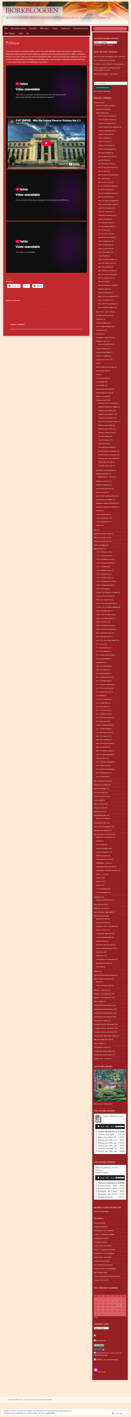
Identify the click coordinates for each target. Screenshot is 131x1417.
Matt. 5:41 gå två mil (102, 747)
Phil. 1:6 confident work (105, 278)
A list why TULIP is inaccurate (107, 403)
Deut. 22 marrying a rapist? (106, 167)
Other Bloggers (9, 33)
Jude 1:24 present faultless (106, 259)
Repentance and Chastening (105, 470)
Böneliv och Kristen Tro (101, 537)
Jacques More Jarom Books (103, 1257)
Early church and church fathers (108, 421)
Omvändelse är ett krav (103, 859)
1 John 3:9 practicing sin (105, 130)
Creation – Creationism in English (104, 1234)
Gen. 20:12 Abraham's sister (107, 193)
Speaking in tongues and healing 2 (106, 507)
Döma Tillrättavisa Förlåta (102, 781)
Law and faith (100, 382)
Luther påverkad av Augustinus (105, 959)
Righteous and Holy (102, 474)
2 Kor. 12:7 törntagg (102, 589)
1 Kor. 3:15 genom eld (103, 574)
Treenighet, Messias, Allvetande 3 (104, 1032)
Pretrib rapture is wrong (103, 393)
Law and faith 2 (100, 385)
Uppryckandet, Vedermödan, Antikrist (105, 1036)
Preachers (33, 28)
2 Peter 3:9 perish (103, 138)
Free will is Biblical (103, 436)
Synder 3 (99, 885)
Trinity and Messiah (102, 514)
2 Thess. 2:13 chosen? (105, 145)
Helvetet (98, 982)
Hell (97, 363)
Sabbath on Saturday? (103, 485)
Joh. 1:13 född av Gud (103, 714)
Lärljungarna (98, 897)
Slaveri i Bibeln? (99, 1001)
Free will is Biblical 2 (104, 440)
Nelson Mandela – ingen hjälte (103, 912)
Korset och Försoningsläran (102, 826)
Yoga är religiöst (99, 1043)
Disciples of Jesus (101, 341)
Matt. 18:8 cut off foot (104, 267)
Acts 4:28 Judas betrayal (106, 164)
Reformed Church (101, 400)
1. (107, 1132)
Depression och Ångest (101, 785)
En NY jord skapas (100, 792)
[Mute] (116, 1126)
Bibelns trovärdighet (100, 545)
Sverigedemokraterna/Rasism (103, 1005)
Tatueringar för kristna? (101, 1020)
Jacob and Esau (103, 443)
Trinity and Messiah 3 (102, 521)
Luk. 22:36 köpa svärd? (103, 732)
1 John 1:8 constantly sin (106, 123)
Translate (110, 45)
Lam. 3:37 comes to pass (106, 263)
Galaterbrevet (100, 662)
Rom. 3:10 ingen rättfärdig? (104, 762)
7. (107, 1148)
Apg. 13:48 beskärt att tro (104, 633)
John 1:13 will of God (104, 248)
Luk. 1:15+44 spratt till (103, 728)
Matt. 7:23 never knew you (106, 274)
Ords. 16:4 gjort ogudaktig (104, 754)
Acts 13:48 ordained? (104, 153)
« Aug (95, 1317)
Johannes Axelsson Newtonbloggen (105, 1268)
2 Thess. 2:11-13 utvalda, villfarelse (107, 607)
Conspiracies (100, 330)
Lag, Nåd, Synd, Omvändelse (103, 834)
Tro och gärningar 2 (102, 892)
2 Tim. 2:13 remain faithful (106, 149)
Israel (98, 374)
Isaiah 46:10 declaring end (106, 215)
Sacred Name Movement (104, 488)
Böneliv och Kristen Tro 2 (102, 541)
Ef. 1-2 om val (100, 644)
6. (107, 1146)
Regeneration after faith (105, 462)
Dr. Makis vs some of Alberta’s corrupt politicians (109, 64)
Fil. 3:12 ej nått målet (102, 658)
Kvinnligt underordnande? (102, 830)
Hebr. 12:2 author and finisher (107, 200)
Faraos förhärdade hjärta (104, 937)
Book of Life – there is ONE (104, 312)
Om (27, 33)
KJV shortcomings (101, 378)
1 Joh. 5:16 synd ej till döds (104, 563)
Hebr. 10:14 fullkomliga (103, 666)
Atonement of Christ (102, 109)
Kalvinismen (99, 952)
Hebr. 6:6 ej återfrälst (102, 670)
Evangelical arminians (100, 1242)
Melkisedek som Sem (100, 908)
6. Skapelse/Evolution (104, 1197)
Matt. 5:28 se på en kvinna (104, 743)
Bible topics (44, 28)
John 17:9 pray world (104, 245)
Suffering (99, 510)
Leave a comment (13, 300)
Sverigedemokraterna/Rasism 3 (104, 1013)
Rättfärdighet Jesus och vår (104, 866)
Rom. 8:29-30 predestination (107, 304)
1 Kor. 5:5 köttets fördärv (103, 577)
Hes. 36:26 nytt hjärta (102, 673)
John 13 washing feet (104, 241)
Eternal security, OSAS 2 (105, 429)
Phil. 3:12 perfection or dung (106, 285)
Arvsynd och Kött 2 (102, 922)
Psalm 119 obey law (104, 292)
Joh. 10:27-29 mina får (103, 699)
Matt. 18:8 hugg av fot (103, 736)
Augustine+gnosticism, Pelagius (108, 407)
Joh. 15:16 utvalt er (102, 706)
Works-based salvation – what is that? (106, 74)
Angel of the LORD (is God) (104, 105)
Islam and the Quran (102, 370)
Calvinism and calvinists (105, 410)
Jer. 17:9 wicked (103, 230)
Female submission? (102, 348)
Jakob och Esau (101, 941)
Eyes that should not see (105, 432)
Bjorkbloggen (31, 11)
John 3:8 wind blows (104, 252)
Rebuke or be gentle (102, 396)
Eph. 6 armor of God (104, 182)
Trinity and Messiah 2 (102, 518)
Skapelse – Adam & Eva (101, 990)
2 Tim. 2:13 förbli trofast (103, 611)
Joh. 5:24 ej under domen (104, 717)
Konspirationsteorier (80, 28)
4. (107, 1140)
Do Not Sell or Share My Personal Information (38, 1399)
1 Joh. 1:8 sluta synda (103, 555)
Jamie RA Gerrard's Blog (101, 1261)
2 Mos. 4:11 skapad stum (104, 600)
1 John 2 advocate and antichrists (108, 127)
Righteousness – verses (105, 477)
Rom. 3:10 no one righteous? (107, 296)
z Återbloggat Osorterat (101, 1047)
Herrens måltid (98, 800)
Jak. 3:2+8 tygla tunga (103, 681)
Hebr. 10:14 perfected (105, 197)
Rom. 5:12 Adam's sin (105, 300)
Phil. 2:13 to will (102, 281)
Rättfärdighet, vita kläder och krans (107, 870)
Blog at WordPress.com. (16, 1399)
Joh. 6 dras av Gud (102, 721)
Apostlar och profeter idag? (102, 533)
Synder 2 (99, 881)
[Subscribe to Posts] (95, 1372)
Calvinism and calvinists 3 (106, 418)
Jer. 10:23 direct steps (105, 222)
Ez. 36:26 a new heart (105, 189)
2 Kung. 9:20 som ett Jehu (104, 596)
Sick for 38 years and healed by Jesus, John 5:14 (109, 56)
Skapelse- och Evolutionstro (102, 994)
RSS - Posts (102, 1372)
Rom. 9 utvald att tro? (102, 773)
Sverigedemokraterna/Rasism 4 (104, 1017)
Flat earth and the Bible (103, 352)
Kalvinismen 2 (100, 955)
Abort (95, 530)
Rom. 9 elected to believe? (106, 307)
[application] (110, 1126)
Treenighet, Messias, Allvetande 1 (104, 1024)
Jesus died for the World (105, 447)
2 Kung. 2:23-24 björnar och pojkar (107, 592)
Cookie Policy (50, 1413)
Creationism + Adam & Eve (104, 337)
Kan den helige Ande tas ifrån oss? (104, 60)
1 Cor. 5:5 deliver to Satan (106, 119)
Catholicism (99, 319)
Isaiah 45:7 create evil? (105, 211)
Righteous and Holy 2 (102, 481)
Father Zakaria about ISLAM (102, 1246)
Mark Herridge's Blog (100, 1272)
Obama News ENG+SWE (104, 389)
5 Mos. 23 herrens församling (105, 629)
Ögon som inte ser (102, 930)
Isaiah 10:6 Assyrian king (106, 208)
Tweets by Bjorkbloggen (101, 1211)
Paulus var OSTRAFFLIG (104, 900)
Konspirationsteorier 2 (100, 823)
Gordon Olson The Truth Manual (104, 1253)
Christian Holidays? (102, 323)
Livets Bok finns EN (100, 904)
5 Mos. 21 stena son (102, 622)
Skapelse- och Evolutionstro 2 (103, 997)
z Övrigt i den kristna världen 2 (103, 1055)
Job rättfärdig (100, 695)
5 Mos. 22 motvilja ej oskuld (104, 625)
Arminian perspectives (101, 1226)
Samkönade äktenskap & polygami (104, 975)
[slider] (120, 1126)
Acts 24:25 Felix (103, 160)
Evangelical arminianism (101, 1238)
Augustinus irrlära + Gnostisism (106, 926)
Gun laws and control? (103, 359)
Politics (55, 28)
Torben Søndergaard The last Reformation (107, 1276)
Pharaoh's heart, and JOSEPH (107, 458)
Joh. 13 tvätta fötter (102, 703)
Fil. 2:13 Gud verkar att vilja (104, 655)
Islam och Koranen (100, 804)
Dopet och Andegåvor (100, 788)
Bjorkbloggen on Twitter (107, 1208)
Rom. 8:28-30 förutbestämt (104, 769)
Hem (6, 28)
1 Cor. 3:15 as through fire (106, 116)
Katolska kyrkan (99, 811)
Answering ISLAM (99, 1223)
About (21, 33)
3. (107, 1137)
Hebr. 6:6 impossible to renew (107, 204)
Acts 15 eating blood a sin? (106, 156)
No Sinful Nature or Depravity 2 (107, 455)
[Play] (98, 1126)
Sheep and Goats (101, 492)
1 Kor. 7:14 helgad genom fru (105, 581)
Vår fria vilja (99, 967)
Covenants (99, 334)
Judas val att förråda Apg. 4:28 (105, 948)
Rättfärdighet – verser (103, 863)
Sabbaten (97, 971)
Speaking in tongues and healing (106, 503)
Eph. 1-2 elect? (102, 171)
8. (107, 1151)
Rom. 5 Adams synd (102, 765)
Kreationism (65, 28)
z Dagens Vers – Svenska (102, 1058)
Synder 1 (99, 878)
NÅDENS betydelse (102, 856)
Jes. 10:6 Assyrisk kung (103, 688)
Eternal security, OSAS (105, 425)
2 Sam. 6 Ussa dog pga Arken (105, 603)
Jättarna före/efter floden (103, 985)
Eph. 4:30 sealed (103, 178)
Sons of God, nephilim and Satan (106, 496)
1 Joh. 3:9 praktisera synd (104, 559)
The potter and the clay (105, 466)
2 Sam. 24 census (103, 141)
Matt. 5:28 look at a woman (106, 270)
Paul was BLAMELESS (105, 344)
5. (107, 1143)
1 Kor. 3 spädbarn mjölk (103, 570)
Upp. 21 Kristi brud (102, 776)
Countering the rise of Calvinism (104, 1230)
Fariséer (98, 841)
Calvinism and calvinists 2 (106, 414)
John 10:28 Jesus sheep (105, 237)
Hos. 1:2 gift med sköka (103, 677)
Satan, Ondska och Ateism (102, 979)
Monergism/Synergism (103, 963)
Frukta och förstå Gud (101, 796)
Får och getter (100, 844)
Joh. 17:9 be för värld (102, 710)
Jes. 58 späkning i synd (103, 692)
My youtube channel (18, 28)
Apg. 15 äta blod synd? (103, 636)
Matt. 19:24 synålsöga (103, 739)
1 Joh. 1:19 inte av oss (103, 552)
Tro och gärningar (101, 889)
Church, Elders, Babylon (103, 326)
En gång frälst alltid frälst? (104, 933)
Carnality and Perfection (103, 315)
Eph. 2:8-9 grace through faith (107, 175)
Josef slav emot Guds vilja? (104, 945)
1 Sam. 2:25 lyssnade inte (104, 585)
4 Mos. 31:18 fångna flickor (104, 618)
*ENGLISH (97, 102)
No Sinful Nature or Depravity (107, 451)
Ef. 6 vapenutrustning (102, 647)
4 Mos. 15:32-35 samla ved (104, 614)
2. (107, 1134)
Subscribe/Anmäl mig (102, 87)
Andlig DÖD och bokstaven (104, 837)
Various (98, 525)
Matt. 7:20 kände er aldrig (104, 751)
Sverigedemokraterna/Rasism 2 (104, 1009)
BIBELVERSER (98, 549)
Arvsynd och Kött (101, 919)
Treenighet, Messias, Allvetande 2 (104, 1028)
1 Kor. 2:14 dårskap (102, 566)
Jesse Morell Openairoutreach (103, 1265)
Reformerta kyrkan (100, 916)
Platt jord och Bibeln (102, 818)
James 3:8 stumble (104, 219)
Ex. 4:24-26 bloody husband (107, 186)
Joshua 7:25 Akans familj (103, 725)
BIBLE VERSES (101, 113)
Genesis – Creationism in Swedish (104, 1249)
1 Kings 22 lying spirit (104, 134)
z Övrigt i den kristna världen (103, 1051)
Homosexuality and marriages (105, 367)
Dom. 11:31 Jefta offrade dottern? (106, 640)
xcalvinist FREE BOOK (101, 1280)
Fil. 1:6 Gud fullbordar (102, 651)
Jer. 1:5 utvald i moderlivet (104, 684)
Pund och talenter (101, 758)
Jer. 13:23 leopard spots (105, 226)
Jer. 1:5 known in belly (105, 234)
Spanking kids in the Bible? (104, 499)
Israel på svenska (99, 808)
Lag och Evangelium (102, 848)
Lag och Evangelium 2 (103, 852)
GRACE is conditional (102, 356)
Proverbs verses (103, 289)
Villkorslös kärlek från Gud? (102, 1039)
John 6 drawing (103, 256)
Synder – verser (101, 874)
